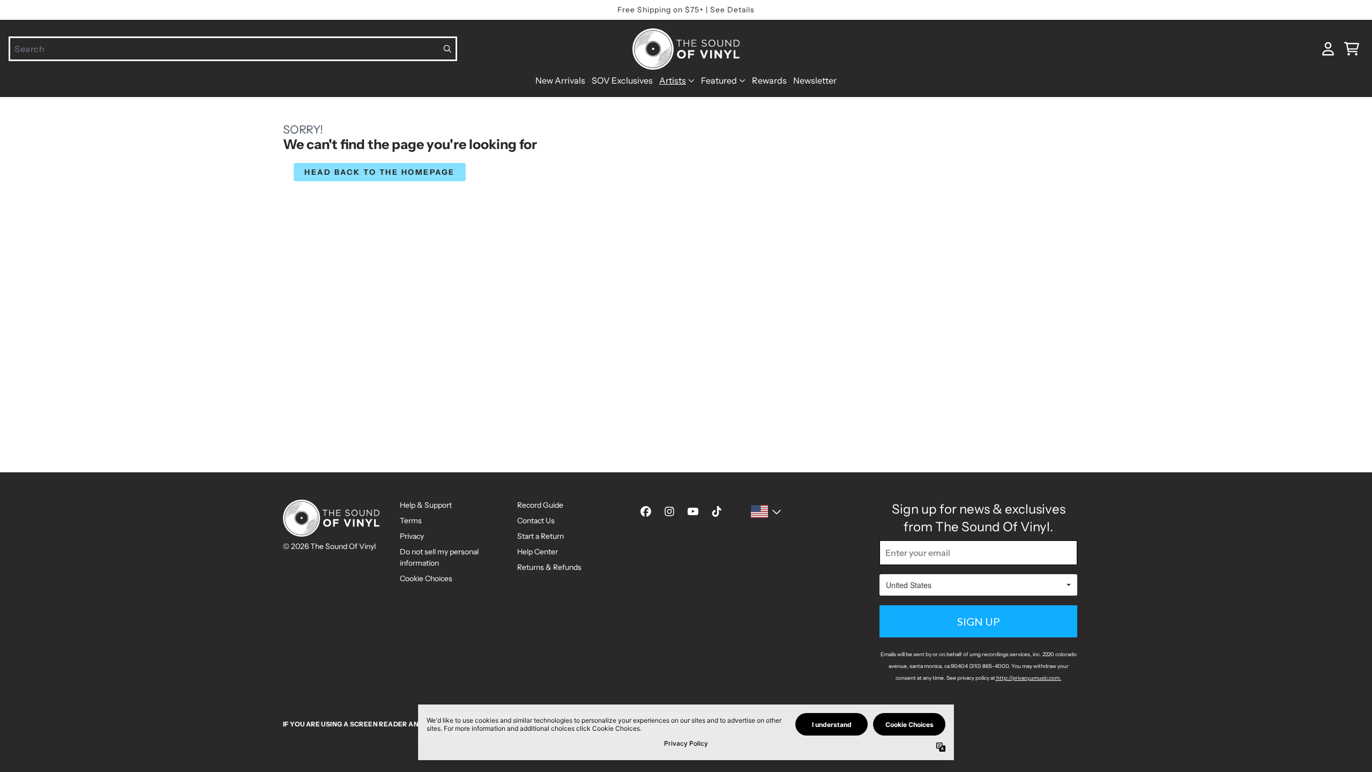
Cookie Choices (426, 578)
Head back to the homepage (379, 172)
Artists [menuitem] (672, 80)
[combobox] (233, 48)
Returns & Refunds (549, 567)
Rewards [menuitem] (769, 80)
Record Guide (540, 505)
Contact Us (536, 520)
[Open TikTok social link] (716, 511)
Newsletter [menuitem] (815, 80)
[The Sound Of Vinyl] (686, 49)
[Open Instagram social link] (669, 511)
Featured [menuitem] (719, 80)
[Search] (447, 48)
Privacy (412, 536)
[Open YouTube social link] (693, 511)
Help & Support (426, 505)
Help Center (537, 551)
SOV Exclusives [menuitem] (622, 80)
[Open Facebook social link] (646, 511)
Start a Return (540, 536)
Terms (411, 520)
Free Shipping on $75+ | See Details (686, 9)
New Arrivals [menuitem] (560, 80)
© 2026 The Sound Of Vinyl (329, 546)
